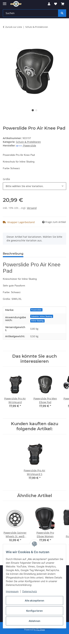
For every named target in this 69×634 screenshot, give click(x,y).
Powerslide (36, 310)
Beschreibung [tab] (13, 253)
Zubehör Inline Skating (41, 316)
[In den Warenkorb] (5, 38)
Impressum (12, 591)
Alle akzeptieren (34, 600)
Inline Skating (37, 320)
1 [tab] (33, 110)
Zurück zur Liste (13, 26)
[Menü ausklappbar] (4, 2)
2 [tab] (36, 110)
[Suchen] (62, 13)
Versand (32, 208)
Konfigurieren (34, 610)
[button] (49, 3)
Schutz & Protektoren (28, 141)
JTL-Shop (40, 629)
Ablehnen (34, 620)
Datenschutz (29, 591)
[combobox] (34, 186)
